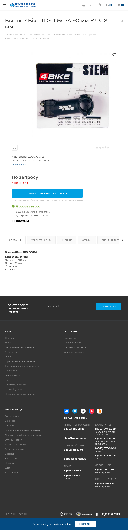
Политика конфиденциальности (23, 435)
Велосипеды (12, 370)
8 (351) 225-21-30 (104, 471)
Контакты (10, 425)
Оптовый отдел (13, 439)
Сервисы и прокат (15, 449)
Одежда (9, 338)
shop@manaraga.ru (76, 438)
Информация (14, 409)
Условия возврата (74, 352)
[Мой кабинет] (99, 5)
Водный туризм (13, 389)
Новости (9, 463)
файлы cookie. (62, 524)
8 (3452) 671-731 (73, 477)
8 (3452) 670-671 (74, 470)
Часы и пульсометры (16, 384)
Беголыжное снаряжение (19, 347)
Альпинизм (11, 352)
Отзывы (87, 240)
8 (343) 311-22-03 (73, 449)
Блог (7, 467)
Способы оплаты (73, 342)
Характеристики (42, 240)
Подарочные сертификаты (20, 394)
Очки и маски (12, 375)
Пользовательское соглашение (22, 430)
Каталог (11, 331)
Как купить (70, 338)
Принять (85, 524)
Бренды (9, 453)
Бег (7, 380)
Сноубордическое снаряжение (22, 366)
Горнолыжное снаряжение (20, 361)
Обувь (8, 356)
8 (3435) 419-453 (104, 485)
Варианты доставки (75, 347)
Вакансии (10, 420)
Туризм (9, 342)
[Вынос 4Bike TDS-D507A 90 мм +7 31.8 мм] (73, 95)
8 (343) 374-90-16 (105, 441)
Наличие (67, 240)
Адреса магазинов (15, 444)
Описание (15, 240)
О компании (12, 416)
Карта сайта (11, 458)
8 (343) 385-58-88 (74, 428)
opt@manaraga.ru (75, 458)
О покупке (72, 331)
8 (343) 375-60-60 (105, 450)
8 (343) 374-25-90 (105, 431)
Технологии (11, 472)
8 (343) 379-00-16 (105, 457)
